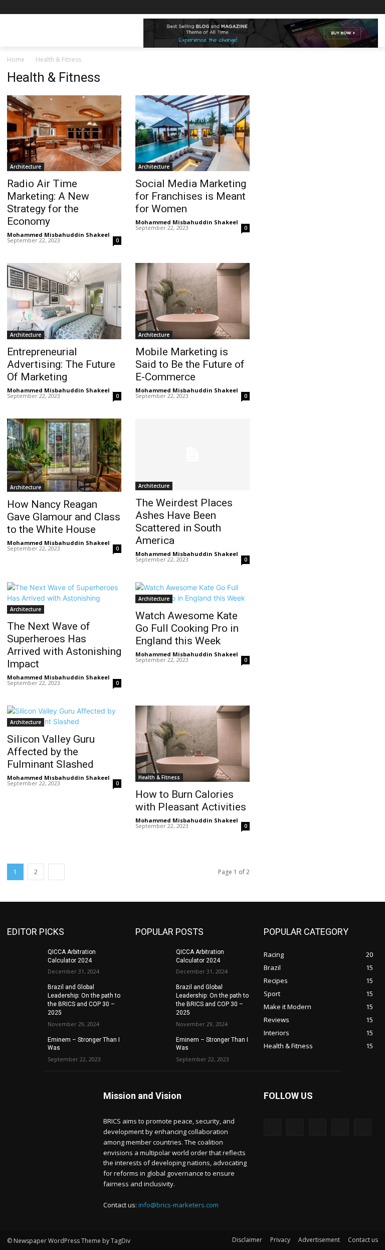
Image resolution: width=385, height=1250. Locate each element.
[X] (344, 7)
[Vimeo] (358, 7)
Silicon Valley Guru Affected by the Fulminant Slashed (51, 751)
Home (16, 59)
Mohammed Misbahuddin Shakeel (58, 234)
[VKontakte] (362, 1127)
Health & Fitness (159, 777)
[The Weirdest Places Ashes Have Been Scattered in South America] (192, 454)
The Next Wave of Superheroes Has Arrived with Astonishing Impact (64, 645)
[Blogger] (272, 1127)
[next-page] (56, 872)
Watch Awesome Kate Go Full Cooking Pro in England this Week (187, 628)
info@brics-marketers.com (178, 1204)
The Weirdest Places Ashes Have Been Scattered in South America (184, 521)
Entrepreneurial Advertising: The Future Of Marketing (61, 364)
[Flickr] (317, 1127)
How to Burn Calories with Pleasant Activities (190, 800)
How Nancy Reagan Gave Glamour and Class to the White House (63, 516)
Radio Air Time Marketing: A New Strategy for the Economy (48, 202)
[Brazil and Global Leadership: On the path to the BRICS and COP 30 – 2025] (24, 995)
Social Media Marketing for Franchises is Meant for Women (190, 196)
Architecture (25, 166)
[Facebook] (316, 7)
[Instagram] (330, 7)
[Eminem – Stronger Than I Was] (24, 1048)
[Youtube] (372, 7)
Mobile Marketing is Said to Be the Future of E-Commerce (190, 364)
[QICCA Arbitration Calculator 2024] (24, 960)
